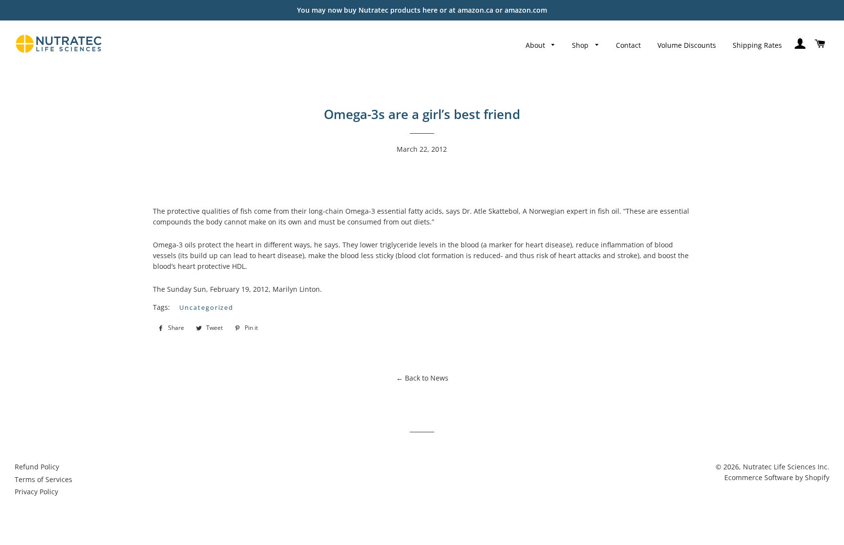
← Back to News (422, 378)
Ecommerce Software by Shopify (776, 477)
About (536, 45)
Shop (581, 45)
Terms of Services (43, 479)
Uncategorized (206, 307)
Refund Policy (37, 466)
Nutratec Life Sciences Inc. (786, 466)
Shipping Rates (757, 45)
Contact (628, 45)
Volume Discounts (686, 45)
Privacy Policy (36, 491)
